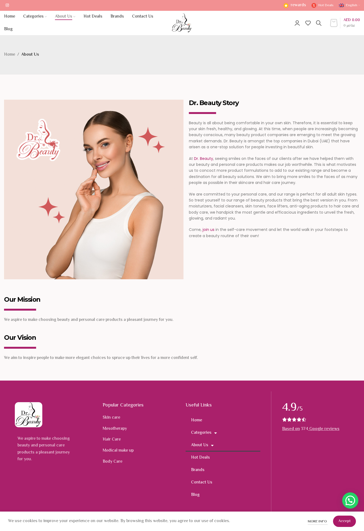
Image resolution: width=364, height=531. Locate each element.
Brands (197, 470)
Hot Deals (200, 457)
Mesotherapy (115, 428)
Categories (201, 432)
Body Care (112, 461)
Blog (195, 495)
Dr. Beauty (203, 158)
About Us (199, 445)
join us (208, 229)
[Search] (318, 23)
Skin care (111, 417)
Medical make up (118, 450)
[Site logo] (182, 23)
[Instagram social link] (7, 5)
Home (9, 54)
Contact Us (201, 482)
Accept (344, 521)
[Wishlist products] (308, 23)
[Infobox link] (294, 5)
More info (318, 521)
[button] (350, 500)
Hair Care (112, 439)
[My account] (297, 23)
